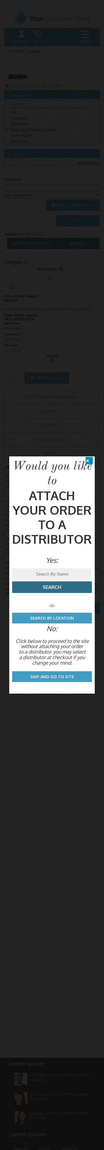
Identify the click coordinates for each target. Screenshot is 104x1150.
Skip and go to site (52, 676)
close (91, 461)
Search (52, 587)
